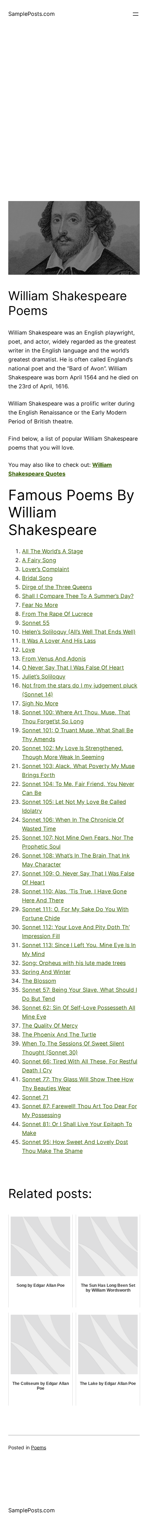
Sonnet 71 (35, 1097)
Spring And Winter (46, 971)
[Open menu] (135, 14)
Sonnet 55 (36, 622)
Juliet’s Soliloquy (43, 676)
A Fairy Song (39, 560)
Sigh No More (40, 703)
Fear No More (40, 604)
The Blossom (39, 980)
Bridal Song (37, 578)
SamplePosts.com (31, 13)
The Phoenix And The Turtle (59, 1034)
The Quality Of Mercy (50, 1025)
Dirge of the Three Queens (57, 587)
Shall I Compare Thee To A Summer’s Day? (78, 595)
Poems (38, 1447)
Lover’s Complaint (45, 569)
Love (28, 649)
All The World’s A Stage (52, 551)
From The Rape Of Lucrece (57, 613)
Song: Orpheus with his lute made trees (74, 962)
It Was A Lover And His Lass (59, 640)
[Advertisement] (74, 127)
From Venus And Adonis (54, 658)
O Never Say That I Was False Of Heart (73, 667)
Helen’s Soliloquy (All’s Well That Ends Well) (79, 631)
